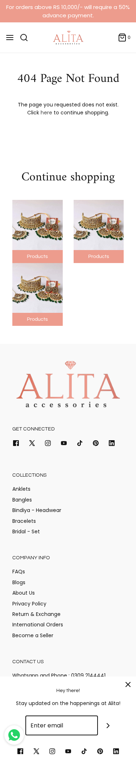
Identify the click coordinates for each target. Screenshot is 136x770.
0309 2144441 (88, 675)
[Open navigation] (10, 37)
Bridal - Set (26, 531)
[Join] (108, 725)
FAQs (18, 571)
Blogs (18, 582)
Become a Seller (32, 635)
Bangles (22, 499)
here (46, 112)
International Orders (37, 624)
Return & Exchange (36, 614)
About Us (23, 592)
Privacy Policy (29, 603)
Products (37, 256)
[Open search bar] (27, 37)
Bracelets (24, 521)
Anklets (21, 489)
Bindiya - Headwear (36, 510)
